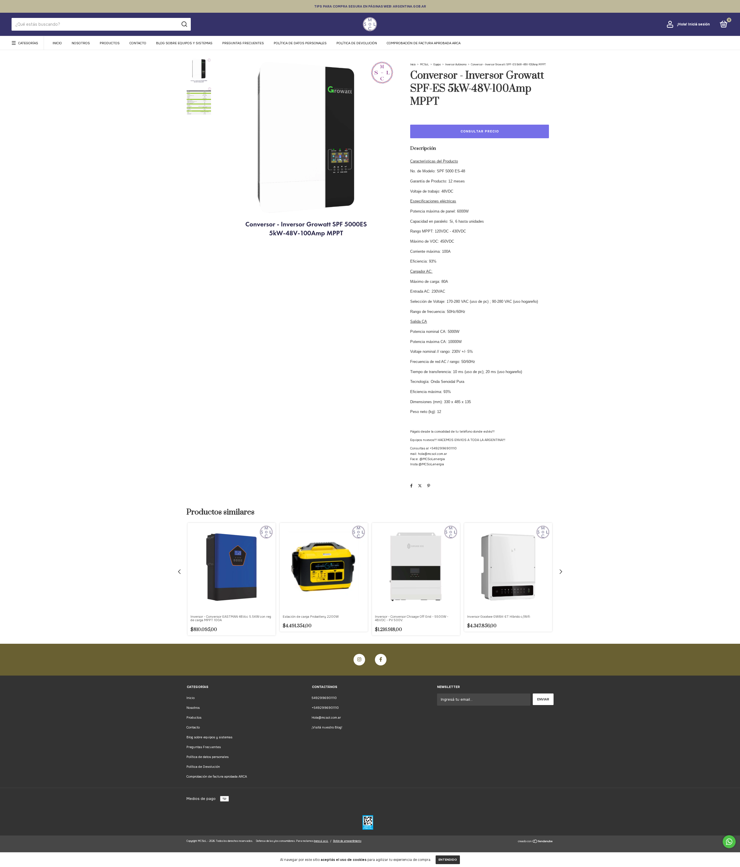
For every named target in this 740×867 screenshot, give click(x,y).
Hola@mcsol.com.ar (326, 717)
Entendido (448, 860)
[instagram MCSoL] (359, 659)
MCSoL (424, 64)
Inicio (57, 43)
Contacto (138, 43)
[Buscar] (184, 24)
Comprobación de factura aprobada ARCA (423, 43)
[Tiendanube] (535, 842)
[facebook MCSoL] (380, 659)
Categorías (28, 43)
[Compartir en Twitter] (420, 486)
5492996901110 (324, 698)
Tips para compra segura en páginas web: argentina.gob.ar (370, 6)
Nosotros (81, 43)
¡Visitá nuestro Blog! (327, 727)
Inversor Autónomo (456, 64)
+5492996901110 (325, 708)
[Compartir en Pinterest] (428, 486)
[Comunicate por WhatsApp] (729, 841)
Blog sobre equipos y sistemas (184, 43)
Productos (110, 43)
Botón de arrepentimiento (347, 841)
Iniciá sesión (699, 24)
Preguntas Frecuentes (243, 43)
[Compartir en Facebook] (411, 486)
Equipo (437, 64)
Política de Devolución (356, 43)
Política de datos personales (300, 43)
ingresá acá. (321, 841)
